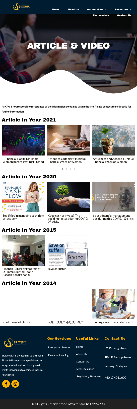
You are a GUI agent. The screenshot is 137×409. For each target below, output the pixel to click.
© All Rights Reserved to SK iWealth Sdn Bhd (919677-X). (68, 404)
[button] (62, 168)
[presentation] (4, 148)
